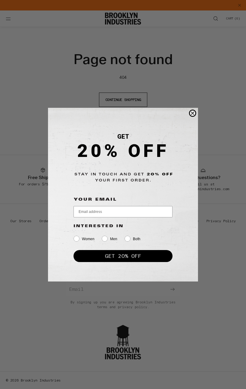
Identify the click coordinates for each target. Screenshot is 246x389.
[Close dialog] (193, 113)
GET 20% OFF (123, 255)
